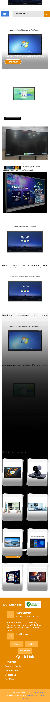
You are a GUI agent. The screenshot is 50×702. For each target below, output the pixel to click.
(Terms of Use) (39, 692)
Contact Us (10, 674)
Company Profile (13, 666)
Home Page (10, 661)
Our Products (11, 670)
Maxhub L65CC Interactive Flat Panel (24, 549)
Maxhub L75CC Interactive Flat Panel (24, 56)
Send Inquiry (13, 62)
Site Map (9, 679)
